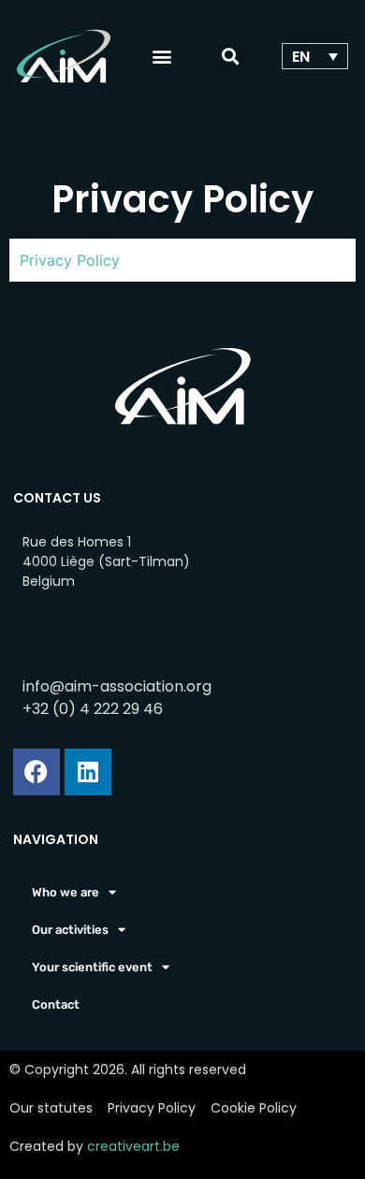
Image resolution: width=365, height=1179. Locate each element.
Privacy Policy (70, 260)
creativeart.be (133, 1146)
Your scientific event (92, 967)
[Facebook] (36, 772)
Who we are (65, 892)
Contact (56, 1004)
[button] (162, 56)
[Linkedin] (88, 772)
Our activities (70, 930)
